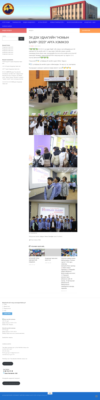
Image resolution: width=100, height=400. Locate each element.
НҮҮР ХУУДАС (6, 22)
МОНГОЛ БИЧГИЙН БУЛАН (74, 22)
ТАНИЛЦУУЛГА (16, 22)
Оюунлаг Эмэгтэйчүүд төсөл (11, 383)
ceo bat (4, 66)
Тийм (5, 304)
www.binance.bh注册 (8, 82)
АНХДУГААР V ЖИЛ (89, 22)
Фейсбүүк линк (7, 363)
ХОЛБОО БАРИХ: (7, 26)
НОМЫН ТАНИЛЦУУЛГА (57, 22)
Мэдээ (31, 30)
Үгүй (5, 310)
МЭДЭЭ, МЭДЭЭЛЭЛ (29, 22)
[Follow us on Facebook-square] (96, 396)
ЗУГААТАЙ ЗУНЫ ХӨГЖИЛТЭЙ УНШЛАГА (34, 260)
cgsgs (4, 36)
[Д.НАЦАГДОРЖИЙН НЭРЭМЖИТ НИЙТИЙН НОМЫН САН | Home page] (8, 9)
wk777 (4, 69)
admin (32, 46)
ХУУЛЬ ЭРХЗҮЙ (42, 22)
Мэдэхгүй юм (7, 308)
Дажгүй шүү (7, 306)
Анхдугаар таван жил (7, 47)
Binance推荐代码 (6, 72)
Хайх (21, 39)
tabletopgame (6, 61)
